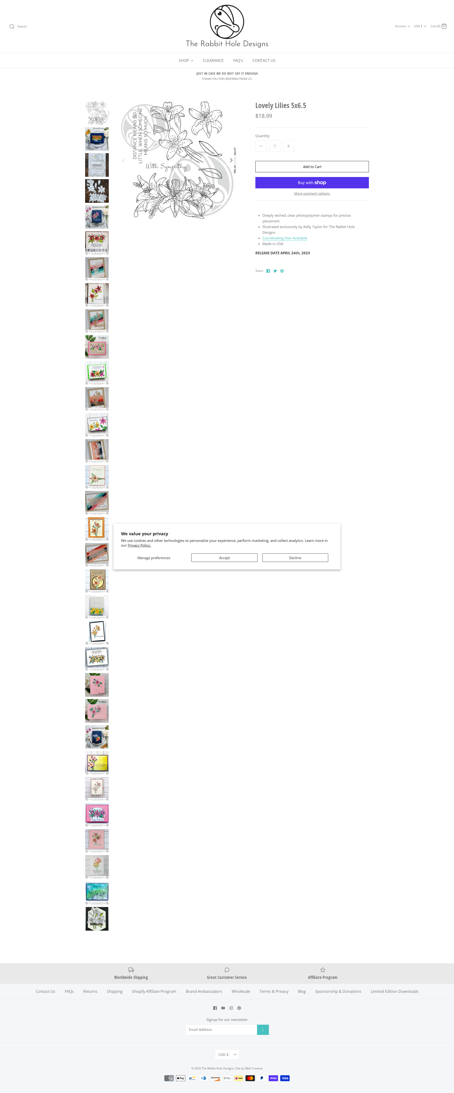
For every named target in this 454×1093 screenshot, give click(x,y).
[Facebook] (215, 1008)
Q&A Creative (254, 1068)
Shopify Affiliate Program (154, 991)
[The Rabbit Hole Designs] (227, 26)
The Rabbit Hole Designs (218, 1068)
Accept (224, 557)
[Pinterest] (239, 1008)
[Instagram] (231, 1008)
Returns (90, 991)
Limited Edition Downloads (395, 991)
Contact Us (45, 991)
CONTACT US (264, 60)
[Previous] (123, 160)
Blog (302, 991)
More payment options (312, 194)
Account (400, 26)
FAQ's (238, 60)
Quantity (262, 135)
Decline (295, 557)
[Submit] (263, 1030)
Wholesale (241, 991)
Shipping (114, 991)
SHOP (186, 60)
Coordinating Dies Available (284, 238)
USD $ (418, 26)
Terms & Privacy (274, 991)
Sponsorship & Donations (338, 991)
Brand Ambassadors (204, 991)
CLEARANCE (213, 60)
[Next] (231, 160)
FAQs (69, 991)
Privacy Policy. (139, 545)
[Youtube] (223, 1008)
